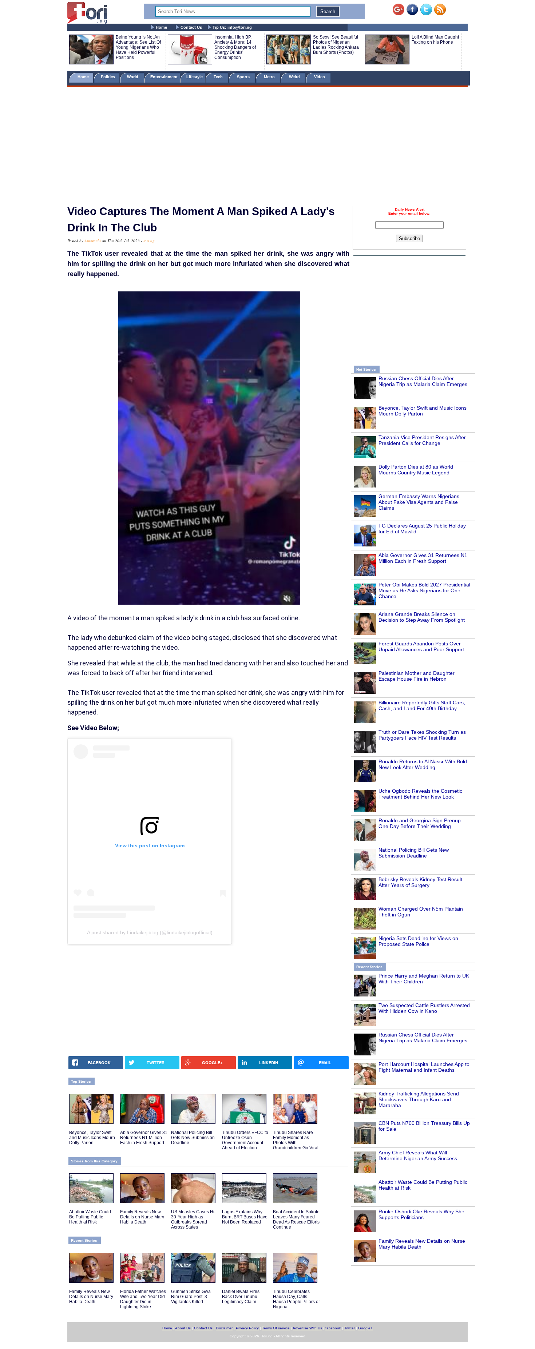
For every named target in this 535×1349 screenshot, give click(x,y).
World (134, 77)
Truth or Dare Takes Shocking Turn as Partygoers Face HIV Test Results (422, 735)
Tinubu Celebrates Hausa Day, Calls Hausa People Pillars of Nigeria (296, 1299)
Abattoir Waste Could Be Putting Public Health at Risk (90, 1217)
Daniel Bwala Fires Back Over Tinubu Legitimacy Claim (240, 1296)
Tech (218, 77)
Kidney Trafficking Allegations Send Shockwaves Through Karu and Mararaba (419, 1099)
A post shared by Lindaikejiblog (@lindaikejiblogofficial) (150, 932)
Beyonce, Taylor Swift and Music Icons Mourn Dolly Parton (423, 411)
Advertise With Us (307, 1328)
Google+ (365, 1328)
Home (161, 27)
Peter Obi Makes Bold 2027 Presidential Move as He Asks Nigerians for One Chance (424, 590)
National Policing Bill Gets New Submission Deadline (414, 853)
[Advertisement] (267, 143)
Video (320, 77)
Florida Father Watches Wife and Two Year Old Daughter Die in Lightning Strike (143, 1299)
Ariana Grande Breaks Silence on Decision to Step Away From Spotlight (422, 617)
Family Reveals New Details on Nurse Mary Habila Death (142, 1217)
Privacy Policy (247, 1328)
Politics (108, 77)
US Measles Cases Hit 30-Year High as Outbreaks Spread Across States (193, 1219)
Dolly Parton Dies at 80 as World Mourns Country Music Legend (416, 469)
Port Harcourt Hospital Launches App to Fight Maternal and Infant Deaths (424, 1067)
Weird (295, 77)
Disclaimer (224, 1328)
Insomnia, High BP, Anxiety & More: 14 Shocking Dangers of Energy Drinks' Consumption (235, 47)
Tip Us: (232, 27)
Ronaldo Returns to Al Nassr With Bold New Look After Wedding (423, 764)
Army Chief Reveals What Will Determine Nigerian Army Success (418, 1155)
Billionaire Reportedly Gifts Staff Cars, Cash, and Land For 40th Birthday (422, 705)
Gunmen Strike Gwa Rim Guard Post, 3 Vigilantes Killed (191, 1296)
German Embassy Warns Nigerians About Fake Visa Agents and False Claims (419, 502)
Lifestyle (194, 77)
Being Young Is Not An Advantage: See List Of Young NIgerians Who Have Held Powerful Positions (138, 47)
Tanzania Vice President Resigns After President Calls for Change (422, 440)
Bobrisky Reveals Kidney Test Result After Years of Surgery (420, 882)
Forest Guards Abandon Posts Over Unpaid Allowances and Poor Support (421, 646)
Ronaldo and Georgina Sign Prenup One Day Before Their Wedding (420, 823)
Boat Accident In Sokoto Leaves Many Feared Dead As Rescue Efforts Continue (296, 1219)
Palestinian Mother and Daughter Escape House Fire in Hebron (417, 676)
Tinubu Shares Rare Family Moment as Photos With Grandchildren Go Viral (295, 1140)
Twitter (349, 1328)
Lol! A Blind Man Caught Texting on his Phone (435, 40)
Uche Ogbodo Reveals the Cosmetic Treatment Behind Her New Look (420, 794)
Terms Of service (276, 1328)
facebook (333, 1328)
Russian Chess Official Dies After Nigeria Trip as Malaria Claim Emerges (423, 381)
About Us (183, 1328)
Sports (244, 77)
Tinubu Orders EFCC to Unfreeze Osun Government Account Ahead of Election (245, 1140)
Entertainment (164, 77)
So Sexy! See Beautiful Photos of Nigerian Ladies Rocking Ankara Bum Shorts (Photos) (336, 45)
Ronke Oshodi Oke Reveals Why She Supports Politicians (421, 1214)
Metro (269, 77)
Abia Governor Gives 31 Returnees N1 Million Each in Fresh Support (423, 558)
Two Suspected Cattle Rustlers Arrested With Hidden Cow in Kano (424, 1008)
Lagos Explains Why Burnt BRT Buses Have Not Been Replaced (245, 1217)
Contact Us (191, 27)
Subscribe (409, 238)
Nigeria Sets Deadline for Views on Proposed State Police (418, 941)
